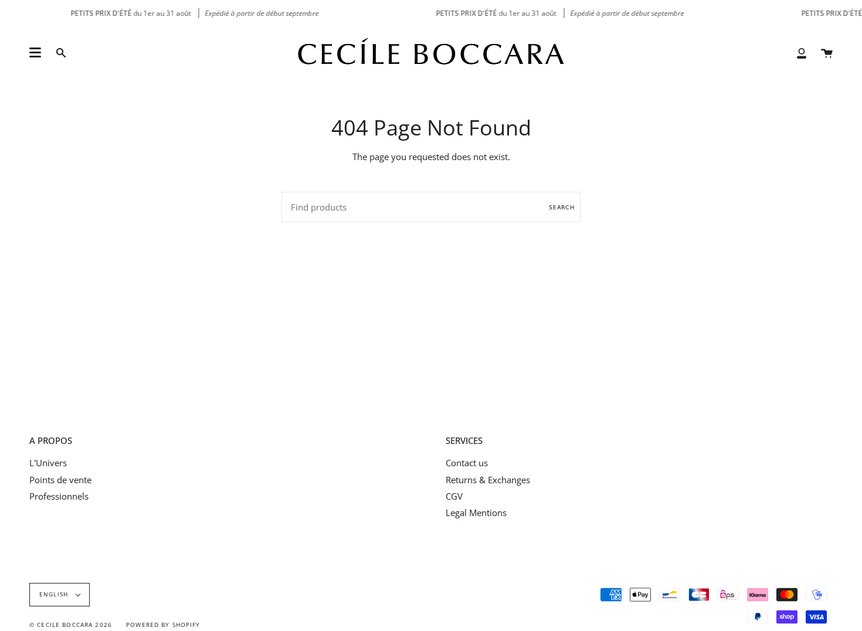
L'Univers (48, 463)
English (54, 594)
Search (562, 207)
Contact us (467, 463)
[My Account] (801, 52)
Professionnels (59, 496)
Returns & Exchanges (488, 480)
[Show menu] (35, 53)
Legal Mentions (476, 512)
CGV (454, 496)
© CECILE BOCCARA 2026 (70, 625)
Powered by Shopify (163, 625)
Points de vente (60, 480)
